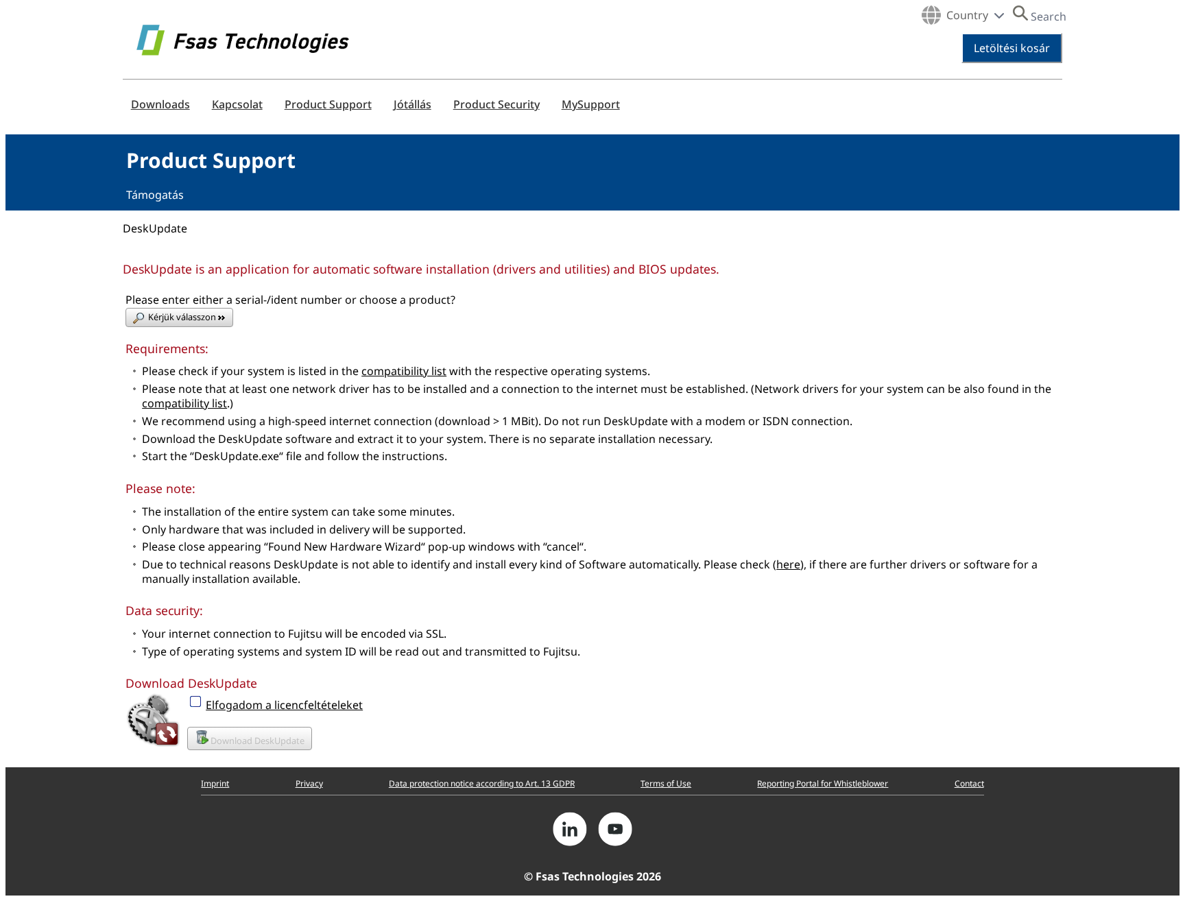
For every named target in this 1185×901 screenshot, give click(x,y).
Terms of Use (666, 783)
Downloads (160, 104)
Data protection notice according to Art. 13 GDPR (482, 783)
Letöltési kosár (1012, 48)
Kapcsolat (237, 104)
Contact (969, 783)
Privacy (309, 783)
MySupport (591, 104)
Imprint (215, 783)
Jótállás (412, 104)
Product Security (496, 104)
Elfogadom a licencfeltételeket (284, 704)
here (788, 564)
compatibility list (403, 371)
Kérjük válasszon (183, 317)
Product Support (328, 104)
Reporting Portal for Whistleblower (822, 783)
